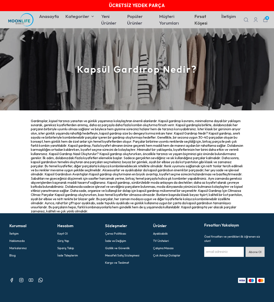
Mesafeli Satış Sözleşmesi (122, 255)
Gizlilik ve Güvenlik (117, 248)
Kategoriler (77, 16)
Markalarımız (18, 248)
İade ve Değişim (115, 241)
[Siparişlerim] (255, 19)
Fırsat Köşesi (200, 19)
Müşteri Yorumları (169, 19)
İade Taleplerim (67, 255)
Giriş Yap (63, 241)
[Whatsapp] (40, 280)
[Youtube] (31, 280)
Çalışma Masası (163, 248)
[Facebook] (11, 280)
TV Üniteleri (161, 241)
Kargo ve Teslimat (117, 263)
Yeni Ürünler (108, 19)
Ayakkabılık (160, 233)
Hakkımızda (17, 241)
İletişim (228, 16)
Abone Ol (255, 252)
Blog (12, 255)
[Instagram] (21, 280)
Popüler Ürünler (135, 19)
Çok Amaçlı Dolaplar (166, 255)
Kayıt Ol (62, 233)
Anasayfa (49, 16)
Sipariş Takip (65, 248)
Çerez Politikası (115, 233)
